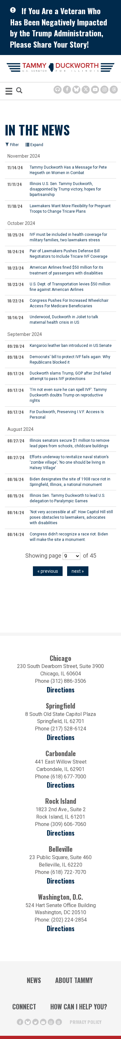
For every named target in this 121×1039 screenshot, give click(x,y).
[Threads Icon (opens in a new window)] (114, 90)
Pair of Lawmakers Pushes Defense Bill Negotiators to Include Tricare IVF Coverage (68, 253)
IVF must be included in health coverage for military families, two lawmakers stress (68, 237)
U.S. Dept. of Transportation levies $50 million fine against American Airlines (70, 287)
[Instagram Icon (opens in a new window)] (104, 90)
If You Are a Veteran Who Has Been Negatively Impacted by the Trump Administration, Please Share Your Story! (58, 27)
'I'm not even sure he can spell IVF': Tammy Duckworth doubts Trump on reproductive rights (68, 395)
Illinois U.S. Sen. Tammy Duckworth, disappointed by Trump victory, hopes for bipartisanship (65, 189)
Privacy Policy (85, 1021)
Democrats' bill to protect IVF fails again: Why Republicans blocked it (70, 359)
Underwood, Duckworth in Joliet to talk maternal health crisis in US (64, 319)
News (34, 980)
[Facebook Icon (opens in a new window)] (67, 90)
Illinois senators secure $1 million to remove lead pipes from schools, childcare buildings (69, 443)
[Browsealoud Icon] (58, 90)
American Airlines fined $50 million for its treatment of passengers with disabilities (66, 270)
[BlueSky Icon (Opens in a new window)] (76, 90)
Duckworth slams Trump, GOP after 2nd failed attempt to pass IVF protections (70, 376)
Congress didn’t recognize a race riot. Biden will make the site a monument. (69, 537)
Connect (24, 1006)
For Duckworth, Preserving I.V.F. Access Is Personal (67, 414)
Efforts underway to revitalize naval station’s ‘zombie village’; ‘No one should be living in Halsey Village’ (69, 462)
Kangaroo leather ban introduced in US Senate (71, 345)
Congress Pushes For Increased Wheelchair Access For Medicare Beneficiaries (69, 303)
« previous (47, 571)
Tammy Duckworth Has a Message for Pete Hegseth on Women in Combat (68, 170)
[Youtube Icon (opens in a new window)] (95, 90)
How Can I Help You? (78, 1006)
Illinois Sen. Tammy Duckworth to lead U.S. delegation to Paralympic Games (67, 498)
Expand (36, 145)
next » (78, 571)
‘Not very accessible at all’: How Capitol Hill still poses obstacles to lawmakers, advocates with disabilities (71, 517)
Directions (61, 689)
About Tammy (74, 980)
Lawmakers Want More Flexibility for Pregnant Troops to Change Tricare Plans (70, 208)
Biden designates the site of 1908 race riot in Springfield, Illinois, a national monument (70, 482)
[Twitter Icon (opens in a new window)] (86, 90)
